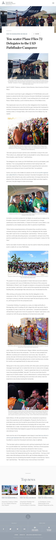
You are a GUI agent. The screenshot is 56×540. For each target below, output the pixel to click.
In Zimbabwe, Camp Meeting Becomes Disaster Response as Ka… (46, 503)
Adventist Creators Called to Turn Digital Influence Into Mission (9, 503)
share (37, 33)
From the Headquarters (13, 33)
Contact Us (22, 534)
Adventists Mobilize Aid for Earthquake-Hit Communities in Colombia (28, 503)
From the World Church (45, 497)
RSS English (24, 33)
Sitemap (16, 534)
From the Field (24, 497)
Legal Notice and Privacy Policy (33, 534)
